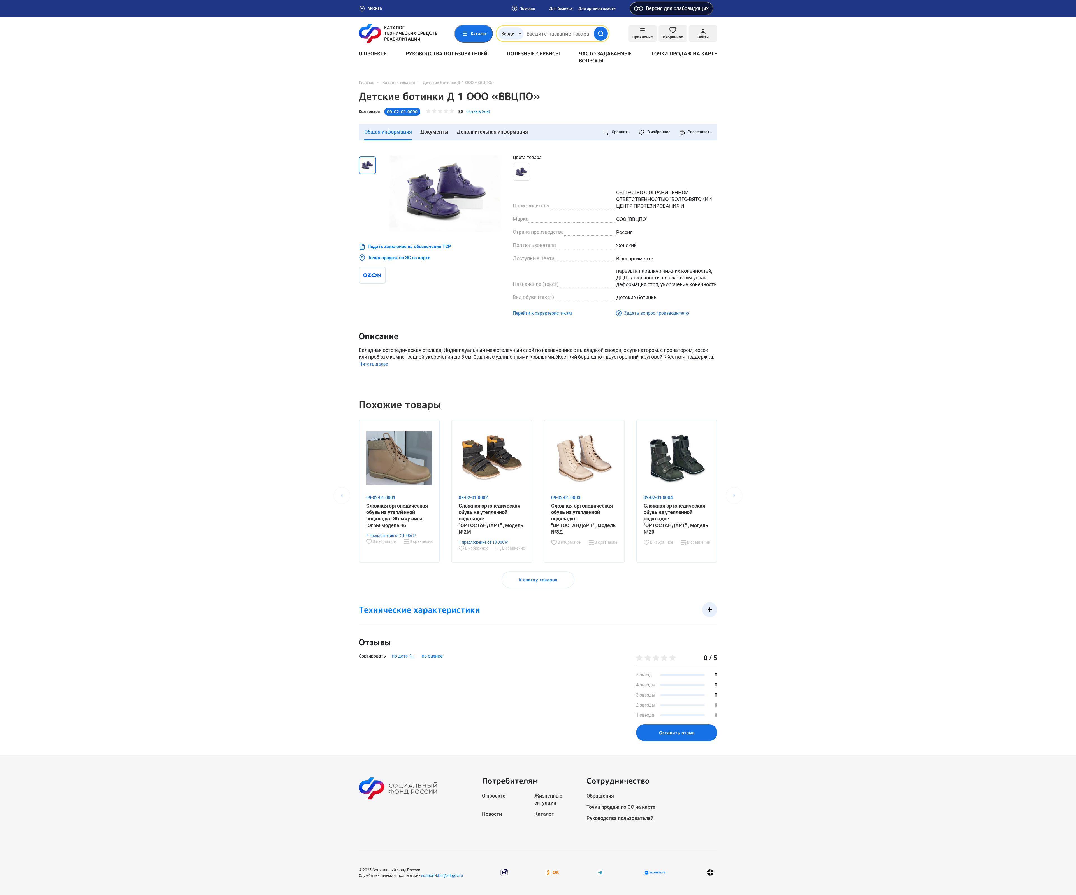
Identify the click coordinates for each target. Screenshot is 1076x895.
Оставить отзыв (677, 733)
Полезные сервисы (533, 53)
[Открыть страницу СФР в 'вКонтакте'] (655, 873)
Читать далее (373, 364)
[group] (445, 193)
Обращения (600, 796)
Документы (434, 132)
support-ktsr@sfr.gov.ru (442, 875)
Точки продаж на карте (684, 53)
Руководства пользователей (447, 53)
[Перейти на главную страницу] (398, 33)
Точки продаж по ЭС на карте (399, 257)
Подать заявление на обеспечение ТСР (409, 246)
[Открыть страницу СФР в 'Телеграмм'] (600, 872)
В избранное (658, 132)
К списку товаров (538, 580)
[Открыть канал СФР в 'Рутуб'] (504, 872)
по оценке (432, 656)
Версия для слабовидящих (677, 8)
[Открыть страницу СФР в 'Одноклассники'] (552, 872)
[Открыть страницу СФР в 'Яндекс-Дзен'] (710, 872)
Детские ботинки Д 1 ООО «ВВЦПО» (449, 96)
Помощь (527, 8)
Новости (492, 814)
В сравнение (420, 541)
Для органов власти (597, 8)
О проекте (373, 53)
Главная (366, 82)
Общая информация (388, 132)
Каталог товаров (398, 82)
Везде (507, 34)
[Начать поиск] (601, 34)
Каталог (544, 814)
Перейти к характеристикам (542, 313)
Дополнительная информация (492, 132)
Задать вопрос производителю (656, 313)
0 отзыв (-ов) (478, 111)
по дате (400, 656)
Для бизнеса (561, 8)
